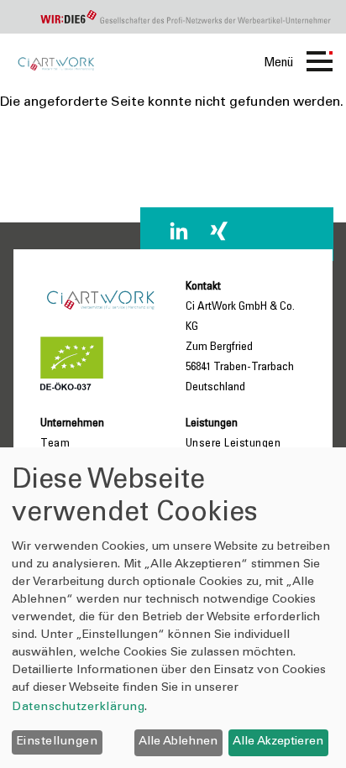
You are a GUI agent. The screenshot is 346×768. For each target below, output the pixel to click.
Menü (278, 63)
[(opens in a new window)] (178, 230)
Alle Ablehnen (178, 742)
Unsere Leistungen (233, 444)
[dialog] (173, 607)
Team (55, 444)
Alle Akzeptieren (278, 742)
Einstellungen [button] (57, 742)
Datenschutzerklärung (78, 707)
